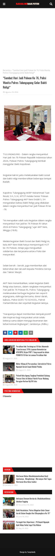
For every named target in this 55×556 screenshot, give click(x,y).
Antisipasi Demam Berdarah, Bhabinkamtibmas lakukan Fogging (33, 500)
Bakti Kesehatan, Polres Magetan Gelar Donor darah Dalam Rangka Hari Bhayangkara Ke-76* (33, 512)
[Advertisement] (27, 37)
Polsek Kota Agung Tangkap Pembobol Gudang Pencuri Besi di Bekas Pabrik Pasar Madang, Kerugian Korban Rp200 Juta (33, 378)
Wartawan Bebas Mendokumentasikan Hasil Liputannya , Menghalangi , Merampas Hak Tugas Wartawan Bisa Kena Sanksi (34, 479)
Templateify (31, 552)
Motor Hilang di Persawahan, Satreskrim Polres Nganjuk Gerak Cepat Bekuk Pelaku (33, 365)
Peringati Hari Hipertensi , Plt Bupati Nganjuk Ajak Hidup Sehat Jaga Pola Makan (32, 523)
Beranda (6, 70)
